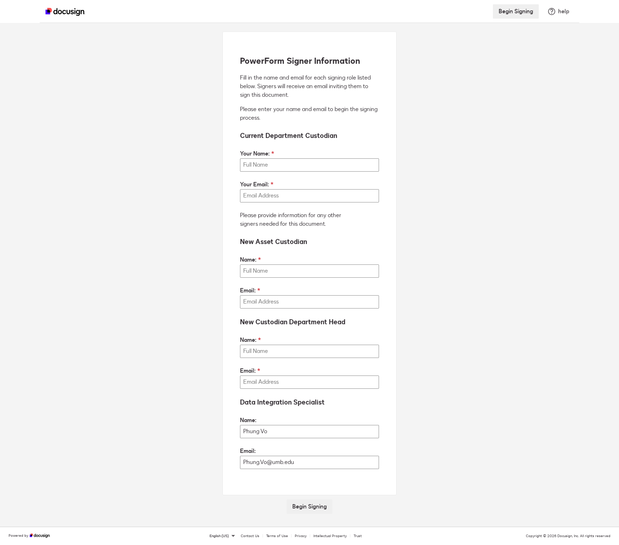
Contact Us (250, 536)
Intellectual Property (330, 536)
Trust (358, 536)
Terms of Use (277, 536)
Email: (248, 290)
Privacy (301, 536)
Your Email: (254, 184)
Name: (248, 260)
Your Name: (255, 153)
